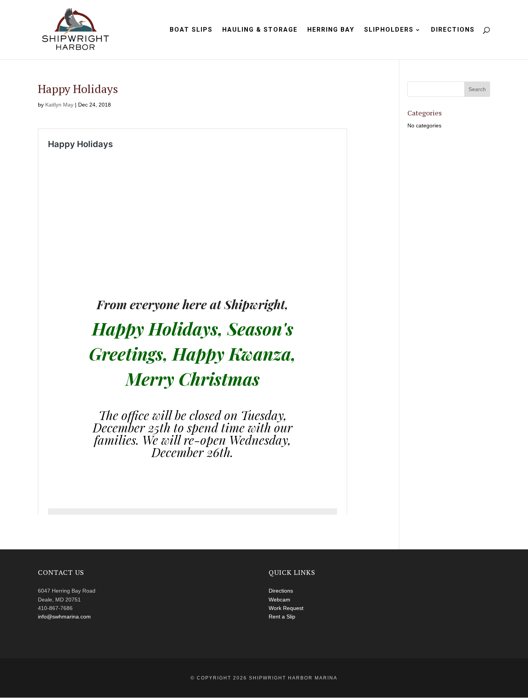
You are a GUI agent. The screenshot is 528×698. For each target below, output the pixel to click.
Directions (453, 30)
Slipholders (389, 30)
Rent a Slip (282, 616)
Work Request (286, 608)
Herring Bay (330, 30)
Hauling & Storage (260, 30)
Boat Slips (191, 30)
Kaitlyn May (59, 105)
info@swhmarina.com (64, 616)
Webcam (279, 599)
